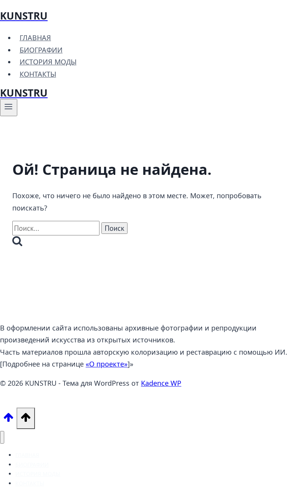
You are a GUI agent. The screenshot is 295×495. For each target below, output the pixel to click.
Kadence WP (161, 383)
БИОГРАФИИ (41, 49)
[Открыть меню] (8, 107)
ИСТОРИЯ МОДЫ (48, 61)
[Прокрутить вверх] (8, 419)
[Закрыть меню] (2, 437)
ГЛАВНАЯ (35, 37)
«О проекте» (107, 363)
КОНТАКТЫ (38, 74)
